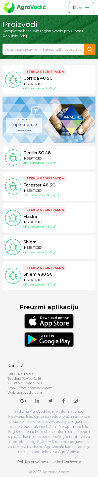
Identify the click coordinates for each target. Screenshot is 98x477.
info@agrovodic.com (35, 388)
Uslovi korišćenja (67, 462)
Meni (77, 7)
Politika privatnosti (33, 462)
